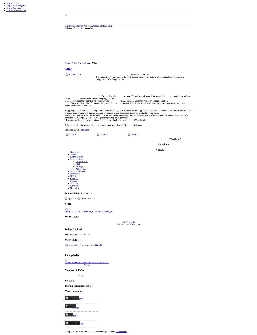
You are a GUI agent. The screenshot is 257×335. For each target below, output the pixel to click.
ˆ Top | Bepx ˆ (175, 139)
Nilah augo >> (86, 130)
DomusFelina (121, 331)
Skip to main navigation (16, 6)
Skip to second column (16, 10)
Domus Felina (71, 63)
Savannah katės (84, 63)
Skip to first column (14, 8)
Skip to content (12, 3)
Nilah (68, 69)
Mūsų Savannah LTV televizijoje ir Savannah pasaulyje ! (89, 211)
